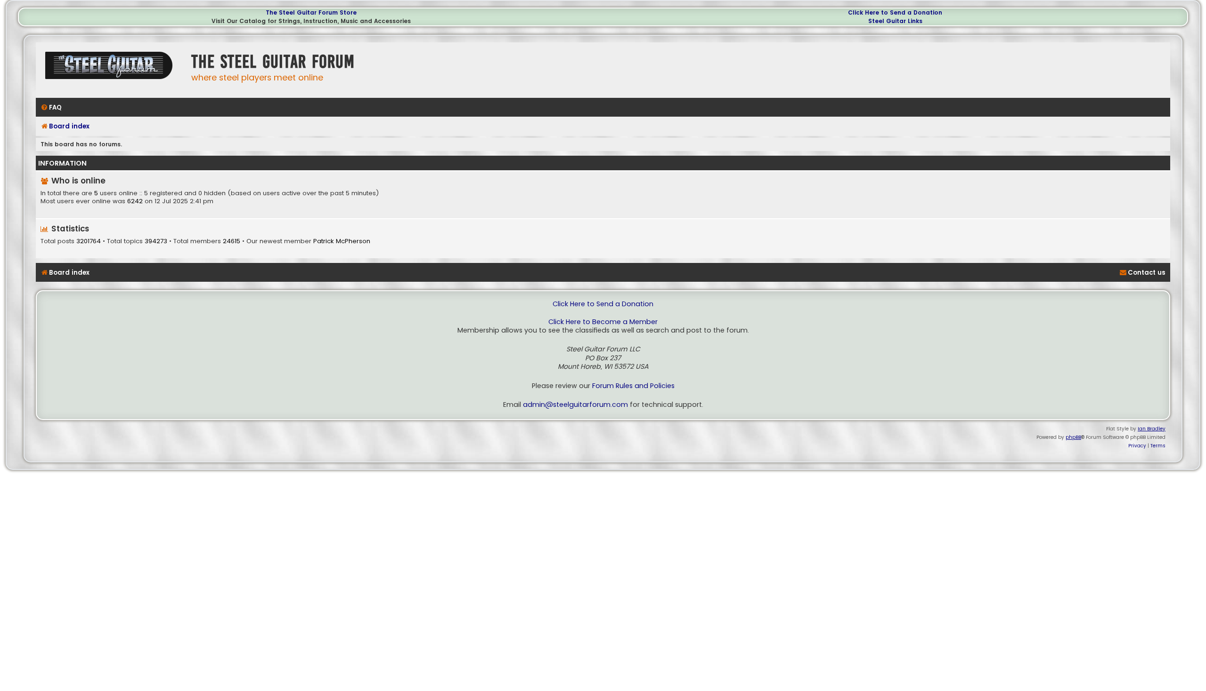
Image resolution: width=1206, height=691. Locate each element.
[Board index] (111, 69)
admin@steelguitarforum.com (575, 404)
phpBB (1073, 437)
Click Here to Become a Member (603, 322)
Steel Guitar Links (895, 21)
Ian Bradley (1151, 428)
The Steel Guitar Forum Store (311, 12)
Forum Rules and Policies (633, 385)
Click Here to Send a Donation (895, 12)
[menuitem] (51, 107)
